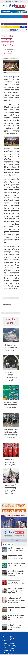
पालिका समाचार (8, 54)
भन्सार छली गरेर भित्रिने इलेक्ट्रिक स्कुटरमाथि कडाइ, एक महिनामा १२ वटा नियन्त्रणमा (11, 433)
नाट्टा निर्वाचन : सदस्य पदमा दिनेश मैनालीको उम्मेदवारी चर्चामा (10, 405)
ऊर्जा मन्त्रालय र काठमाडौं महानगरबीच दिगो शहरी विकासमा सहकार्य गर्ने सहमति (16, 600)
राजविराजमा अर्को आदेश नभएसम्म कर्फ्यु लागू (16, 609)
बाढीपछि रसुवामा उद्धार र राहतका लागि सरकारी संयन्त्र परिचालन (10, 348)
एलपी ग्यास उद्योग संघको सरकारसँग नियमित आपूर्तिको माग (10, 462)
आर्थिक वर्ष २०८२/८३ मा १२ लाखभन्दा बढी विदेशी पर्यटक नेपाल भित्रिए (15, 627)
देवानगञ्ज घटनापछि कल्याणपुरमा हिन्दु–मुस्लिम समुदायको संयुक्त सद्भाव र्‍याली (11, 489)
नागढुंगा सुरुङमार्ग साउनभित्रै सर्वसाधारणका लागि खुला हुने (10, 376)
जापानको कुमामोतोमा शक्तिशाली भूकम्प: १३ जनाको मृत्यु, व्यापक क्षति (16, 618)
